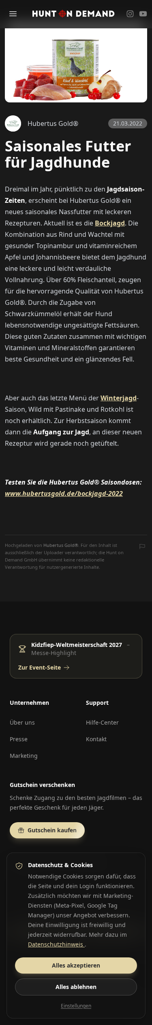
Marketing (24, 755)
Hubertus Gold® (60, 545)
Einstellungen (76, 1006)
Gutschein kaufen (52, 830)
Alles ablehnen (76, 987)
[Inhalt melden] (142, 547)
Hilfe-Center (102, 722)
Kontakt (96, 739)
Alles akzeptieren (76, 965)
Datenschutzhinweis (56, 944)
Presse (19, 739)
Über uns (22, 722)
